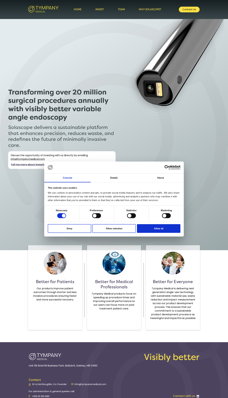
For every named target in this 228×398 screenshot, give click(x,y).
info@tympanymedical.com (28, 159)
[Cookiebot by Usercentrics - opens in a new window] (166, 167)
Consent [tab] (67, 177)
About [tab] (160, 177)
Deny (69, 228)
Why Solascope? (150, 9)
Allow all (158, 228)
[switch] (96, 215)
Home (77, 9)
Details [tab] (114, 177)
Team (121, 9)
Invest (99, 9)
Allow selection (114, 228)
